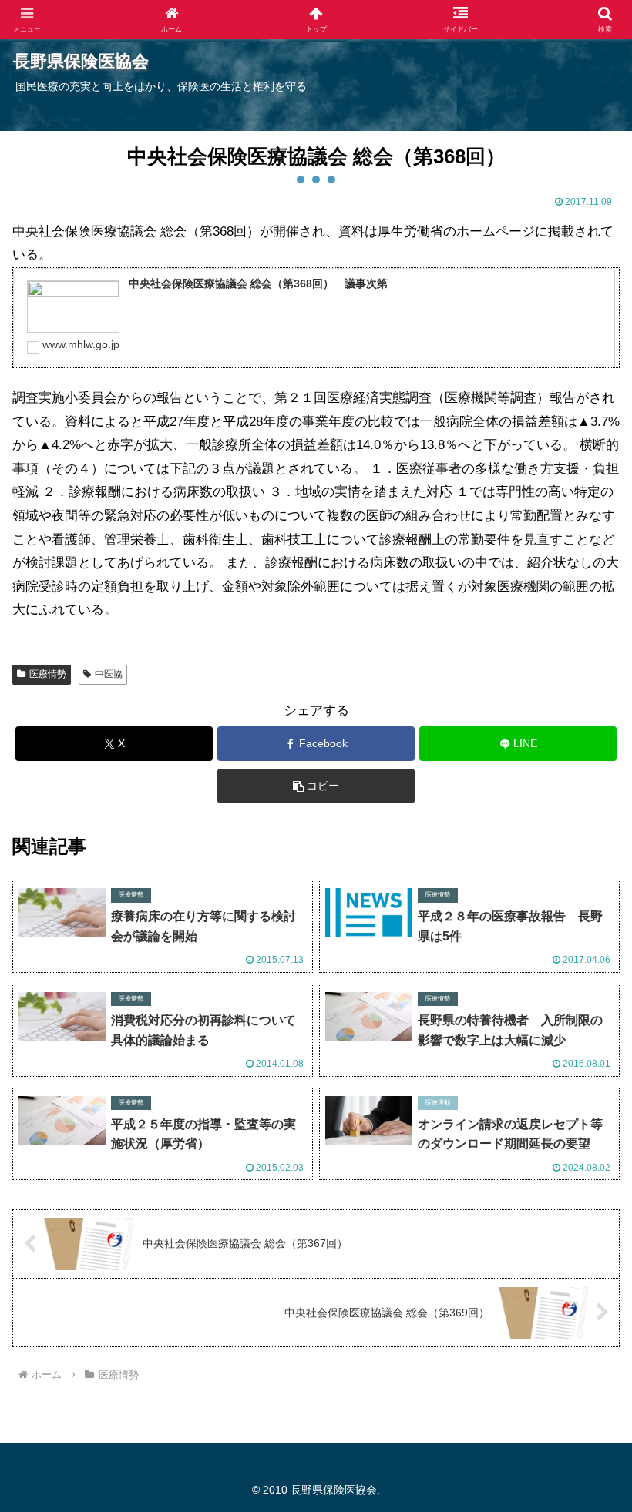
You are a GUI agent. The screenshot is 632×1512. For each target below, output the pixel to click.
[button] (316, 786)
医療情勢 (47, 674)
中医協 (109, 674)
